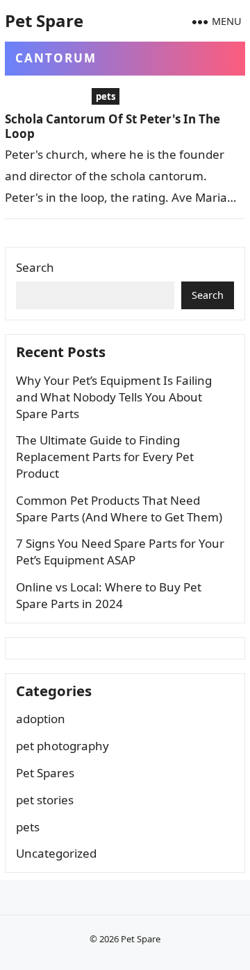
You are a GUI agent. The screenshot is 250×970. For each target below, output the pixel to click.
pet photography (62, 746)
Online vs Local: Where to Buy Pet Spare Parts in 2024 (108, 595)
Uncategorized (56, 853)
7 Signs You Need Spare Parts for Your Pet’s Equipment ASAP (120, 551)
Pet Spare (44, 20)
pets (105, 96)
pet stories (45, 800)
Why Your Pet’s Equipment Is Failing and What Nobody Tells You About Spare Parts (114, 397)
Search (35, 267)
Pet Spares (45, 773)
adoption (40, 719)
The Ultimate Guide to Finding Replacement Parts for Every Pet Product (105, 456)
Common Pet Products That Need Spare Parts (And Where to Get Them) (119, 508)
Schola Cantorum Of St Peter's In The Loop (112, 126)
